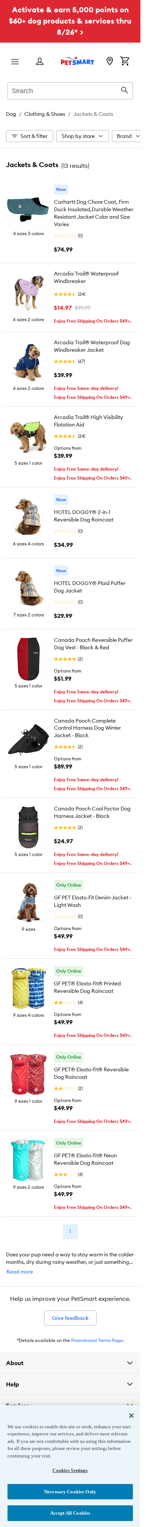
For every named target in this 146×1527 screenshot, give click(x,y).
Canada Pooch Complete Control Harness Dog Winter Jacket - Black (87, 728)
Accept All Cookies (70, 1513)
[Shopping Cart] (124, 61)
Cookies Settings (70, 1470)
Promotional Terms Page (97, 1340)
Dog (11, 114)
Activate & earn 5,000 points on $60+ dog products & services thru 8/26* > (70, 21)
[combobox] (70, 89)
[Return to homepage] (77, 61)
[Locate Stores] (109, 62)
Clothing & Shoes (44, 114)
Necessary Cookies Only (70, 1491)
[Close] (131, 1415)
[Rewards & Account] (40, 62)
